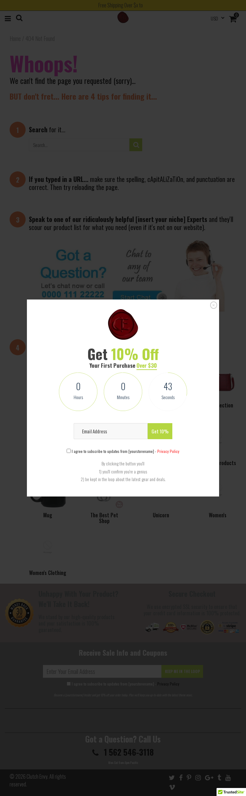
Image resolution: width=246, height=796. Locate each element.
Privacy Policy (168, 451)
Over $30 (146, 365)
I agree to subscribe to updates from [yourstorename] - (125, 451)
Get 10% (160, 431)
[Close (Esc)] (213, 305)
